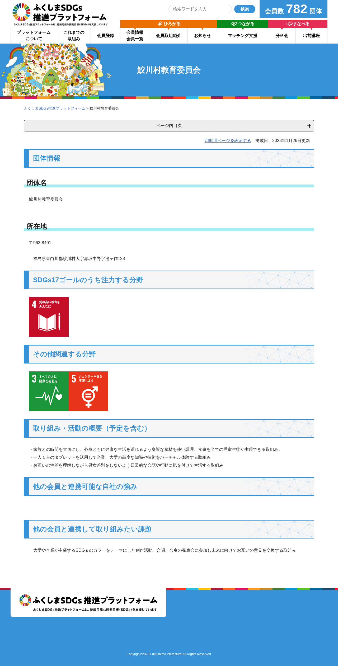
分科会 (282, 35)
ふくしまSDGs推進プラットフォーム (54, 108)
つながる (246, 23)
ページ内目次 (169, 125)
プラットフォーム (34, 35)
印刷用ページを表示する (228, 140)
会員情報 (134, 35)
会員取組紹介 (168, 35)
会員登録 (105, 35)
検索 (245, 9)
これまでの (73, 35)
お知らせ (202, 35)
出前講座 (311, 35)
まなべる (301, 23)
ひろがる (172, 23)
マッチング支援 (242, 35)
